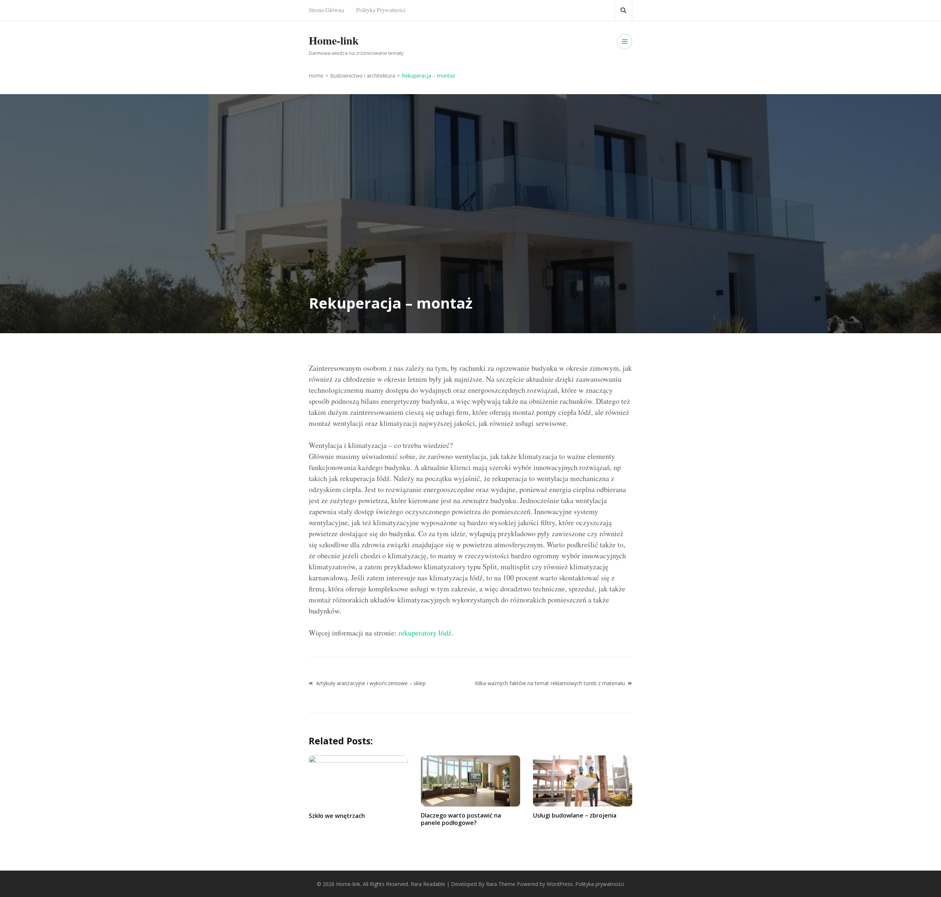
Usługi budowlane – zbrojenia (574, 815)
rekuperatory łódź (424, 633)
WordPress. (560, 883)
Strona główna (326, 10)
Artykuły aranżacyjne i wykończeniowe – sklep (371, 683)
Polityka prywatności (380, 10)
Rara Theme (500, 883)
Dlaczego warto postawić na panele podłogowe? (461, 818)
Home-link (334, 40)
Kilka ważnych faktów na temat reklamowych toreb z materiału (550, 683)
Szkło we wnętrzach (337, 816)
